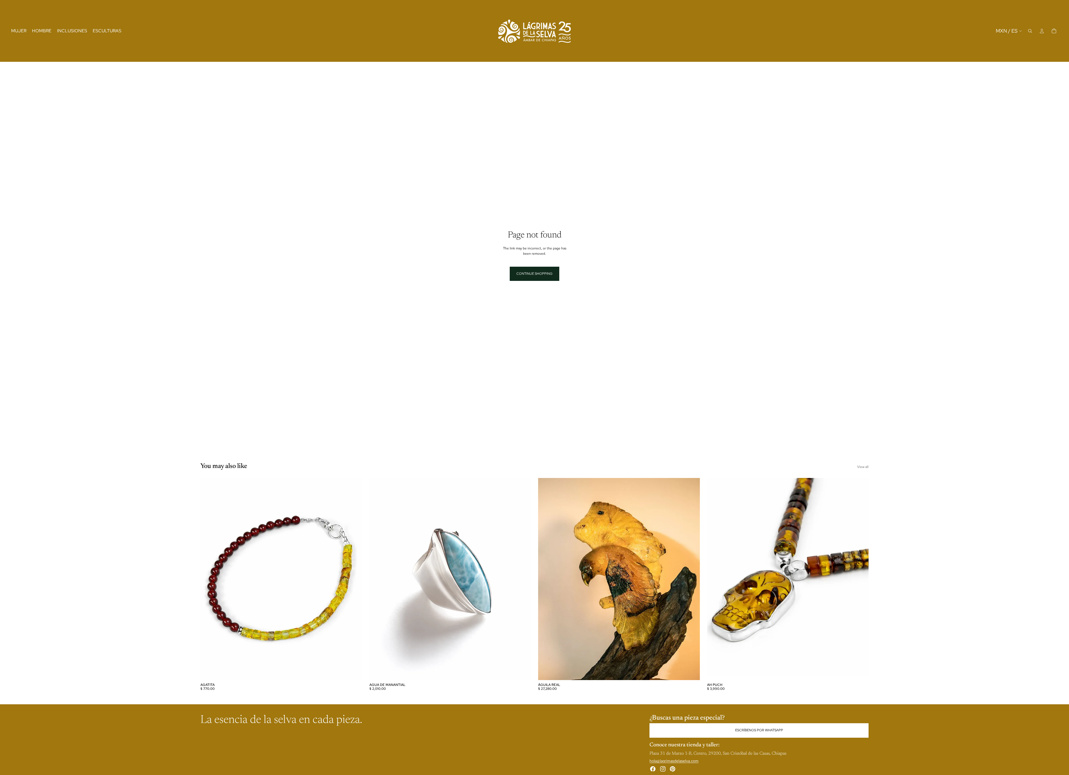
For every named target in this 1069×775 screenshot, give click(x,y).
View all (863, 467)
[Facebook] (652, 768)
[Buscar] (1030, 31)
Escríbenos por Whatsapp (759, 730)
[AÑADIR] (354, 671)
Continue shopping (534, 273)
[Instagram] (662, 768)
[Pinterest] (672, 768)
